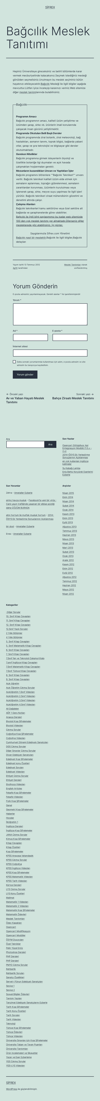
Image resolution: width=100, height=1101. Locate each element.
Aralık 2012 (68, 560)
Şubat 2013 (68, 552)
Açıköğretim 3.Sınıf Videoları (20, 700)
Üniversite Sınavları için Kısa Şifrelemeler (27, 1040)
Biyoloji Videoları (14, 725)
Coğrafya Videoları (15, 738)
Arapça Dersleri (14, 717)
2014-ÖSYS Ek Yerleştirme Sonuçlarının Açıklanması (76, 456)
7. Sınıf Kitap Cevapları (17, 654)
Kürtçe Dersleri (13, 885)
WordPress (11, 1089)
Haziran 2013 (69, 535)
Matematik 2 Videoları (17, 906)
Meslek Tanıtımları (72, 264)
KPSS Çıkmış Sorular (16, 860)
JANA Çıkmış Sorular (16, 834)
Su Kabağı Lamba (71, 468)
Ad (15, 331)
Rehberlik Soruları (15, 973)
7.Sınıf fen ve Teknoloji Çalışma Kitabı (25, 658)
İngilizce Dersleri (14, 826)
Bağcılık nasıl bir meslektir (31, 237)
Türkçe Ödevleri (14, 1032)
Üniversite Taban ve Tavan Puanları (24, 1044)
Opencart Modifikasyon (18, 931)
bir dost (10, 526)
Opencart (11, 927)
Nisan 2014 (68, 501)
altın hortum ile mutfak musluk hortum (26, 515)
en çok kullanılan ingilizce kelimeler (75, 462)
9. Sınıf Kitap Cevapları (18, 679)
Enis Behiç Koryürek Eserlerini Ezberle (77, 473)
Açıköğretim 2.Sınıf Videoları (20, 696)
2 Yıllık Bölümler (14, 633)
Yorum (17, 300)
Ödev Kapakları (14, 923)
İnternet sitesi (20, 346)
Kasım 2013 (68, 514)
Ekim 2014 (67, 497)
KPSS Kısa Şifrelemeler (17, 872)
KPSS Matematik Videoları (19, 876)
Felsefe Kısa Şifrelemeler (18, 792)
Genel (9, 805)
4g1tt (15, 268)
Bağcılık (45, 83)
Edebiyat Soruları (15, 767)
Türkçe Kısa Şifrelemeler (18, 1028)
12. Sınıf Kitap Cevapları (18, 625)
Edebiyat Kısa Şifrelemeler (19, 759)
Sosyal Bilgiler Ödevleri (17, 994)
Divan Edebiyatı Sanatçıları (19, 755)
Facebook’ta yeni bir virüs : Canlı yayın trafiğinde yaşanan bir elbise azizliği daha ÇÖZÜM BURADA (31, 504)
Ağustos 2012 (69, 577)
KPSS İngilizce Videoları (18, 868)
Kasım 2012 (68, 564)
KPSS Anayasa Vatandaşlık (19, 855)
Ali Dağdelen (12, 708)
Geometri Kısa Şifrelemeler (19, 809)
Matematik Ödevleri (16, 914)
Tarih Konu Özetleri (16, 1011)
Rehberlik (11, 969)
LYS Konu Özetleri (15, 893)
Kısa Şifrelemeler (14, 851)
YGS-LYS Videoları (15, 1065)
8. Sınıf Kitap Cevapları (18, 675)
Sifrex (50, 7)
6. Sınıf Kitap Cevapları (17, 650)
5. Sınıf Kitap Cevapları (18, 641)
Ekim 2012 (67, 568)
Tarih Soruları (13, 1015)
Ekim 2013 (67, 518)
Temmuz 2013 (69, 531)
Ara (8, 439)
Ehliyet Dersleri (13, 780)
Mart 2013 (67, 547)
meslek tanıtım (27, 92)
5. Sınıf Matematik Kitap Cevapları (23, 645)
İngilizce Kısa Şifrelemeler (19, 830)
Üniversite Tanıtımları (17, 1048)
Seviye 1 (10, 986)
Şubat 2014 (68, 505)
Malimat (10, 897)
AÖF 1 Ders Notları (15, 713)
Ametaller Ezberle (23, 492)
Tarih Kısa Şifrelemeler (17, 1007)
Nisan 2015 (68, 493)
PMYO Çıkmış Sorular (17, 965)
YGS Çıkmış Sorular (16, 1061)
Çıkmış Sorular (13, 729)
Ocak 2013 (67, 556)
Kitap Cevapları (14, 843)
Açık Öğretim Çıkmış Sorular (20, 687)
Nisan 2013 (68, 543)
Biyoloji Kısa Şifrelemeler (18, 721)
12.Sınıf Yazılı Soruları (17, 629)
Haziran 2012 (69, 585)
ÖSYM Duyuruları (15, 939)
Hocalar (10, 818)
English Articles (14, 788)
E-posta (57, 331)
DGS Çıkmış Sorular (16, 746)
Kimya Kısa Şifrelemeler (18, 839)
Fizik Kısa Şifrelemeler (17, 801)
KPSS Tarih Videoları (16, 881)
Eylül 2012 (67, 573)
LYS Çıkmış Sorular (15, 889)
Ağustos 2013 (69, 526)
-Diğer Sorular (13, 612)
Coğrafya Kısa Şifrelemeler (20, 734)
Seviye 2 (10, 990)
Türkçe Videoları (14, 1036)
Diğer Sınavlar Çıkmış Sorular (21, 750)
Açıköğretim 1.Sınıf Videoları (20, 692)
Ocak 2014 (68, 510)
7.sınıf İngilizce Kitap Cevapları (21, 662)
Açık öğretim (12, 683)
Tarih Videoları (13, 1019)
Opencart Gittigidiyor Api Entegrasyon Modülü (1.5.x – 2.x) (77, 448)
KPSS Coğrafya (14, 864)
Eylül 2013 (67, 522)
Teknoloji (10, 1023)
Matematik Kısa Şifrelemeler (20, 910)
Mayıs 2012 (68, 589)
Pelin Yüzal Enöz (14, 948)
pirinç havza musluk (16, 500)
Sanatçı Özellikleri (15, 977)
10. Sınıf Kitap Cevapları (18, 616)
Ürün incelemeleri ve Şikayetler (22, 1053)
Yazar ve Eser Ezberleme (19, 1057)
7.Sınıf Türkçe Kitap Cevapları (21, 671)
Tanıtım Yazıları (14, 998)
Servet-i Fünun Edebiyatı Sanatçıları (24, 981)
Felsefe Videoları (14, 797)
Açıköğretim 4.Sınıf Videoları (20, 704)
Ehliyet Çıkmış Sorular (17, 776)
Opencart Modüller (15, 935)
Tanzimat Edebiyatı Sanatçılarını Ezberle (26, 1002)
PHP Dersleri (12, 956)
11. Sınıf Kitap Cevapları (18, 620)
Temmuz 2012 (69, 581)
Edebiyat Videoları (15, 771)
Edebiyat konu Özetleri (18, 763)
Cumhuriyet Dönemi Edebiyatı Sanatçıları (27, 742)
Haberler (10, 813)
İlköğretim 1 (12, 822)
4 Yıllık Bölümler (14, 637)
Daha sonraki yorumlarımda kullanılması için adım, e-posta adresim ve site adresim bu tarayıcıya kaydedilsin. (51, 363)
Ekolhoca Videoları (15, 784)
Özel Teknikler (13, 944)
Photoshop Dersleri (16, 952)
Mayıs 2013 (68, 539)
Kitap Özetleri (13, 847)
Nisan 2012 (68, 594)
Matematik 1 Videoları (17, 902)
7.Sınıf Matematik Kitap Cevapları (23, 666)
